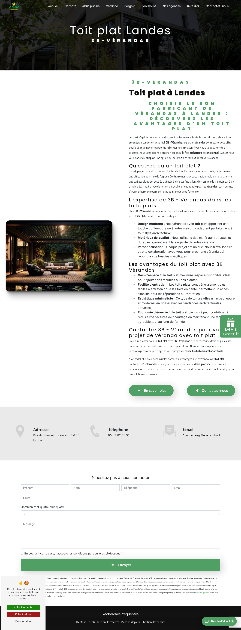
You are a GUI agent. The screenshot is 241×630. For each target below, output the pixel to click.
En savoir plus (155, 390)
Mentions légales (130, 622)
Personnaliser (23, 621)
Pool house (148, 6)
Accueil (53, 6)
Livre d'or (193, 6)
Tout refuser (24, 614)
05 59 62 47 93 (119, 435)
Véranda (112, 6)
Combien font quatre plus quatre (43, 507)
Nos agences (172, 6)
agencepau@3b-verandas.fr (202, 435)
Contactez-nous (217, 6)
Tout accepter (24, 607)
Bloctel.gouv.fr (203, 592)
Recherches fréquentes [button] (121, 614)
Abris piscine (91, 6)
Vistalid (82, 622)
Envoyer (124, 565)
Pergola (129, 6)
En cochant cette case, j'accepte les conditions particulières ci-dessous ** (74, 553)
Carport (70, 6)
